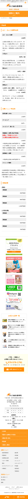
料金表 (4, 441)
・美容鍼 (16, 455)
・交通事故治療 (5, 458)
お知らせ (7, 487)
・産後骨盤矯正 (5, 452)
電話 (8, 497)
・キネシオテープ (18, 463)
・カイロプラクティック (7, 465)
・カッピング (17, 460)
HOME (4, 431)
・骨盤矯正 (3, 455)
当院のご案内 (6, 445)
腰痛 (2, 482)
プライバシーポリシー (14, 488)
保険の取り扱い (6, 438)
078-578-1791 (15, 362)
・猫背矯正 (16, 468)
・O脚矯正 (3, 468)
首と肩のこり (4, 477)
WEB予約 (22, 497)
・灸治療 (16, 458)
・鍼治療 (16, 452)
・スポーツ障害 (5, 460)
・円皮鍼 (16, 465)
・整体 (2, 463)
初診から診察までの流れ (9, 434)
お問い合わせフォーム (15, 369)
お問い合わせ (19, 487)
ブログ (13, 487)
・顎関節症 (16, 471)
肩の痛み (3, 479)
